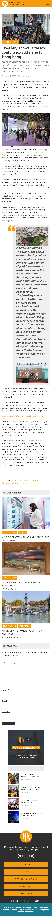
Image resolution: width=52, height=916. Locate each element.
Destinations (10, 42)
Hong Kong (34, 483)
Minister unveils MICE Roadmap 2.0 (31, 814)
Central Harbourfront (30, 480)
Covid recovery (21, 483)
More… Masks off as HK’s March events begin (23, 416)
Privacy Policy (26, 886)
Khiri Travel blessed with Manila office (30, 788)
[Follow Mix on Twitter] (20, 856)
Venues (22, 532)
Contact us (26, 893)
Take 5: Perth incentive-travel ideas (31, 775)
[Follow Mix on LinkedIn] (31, 856)
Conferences (8, 483)
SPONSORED (24, 626)
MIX (29, 76)
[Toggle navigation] (47, 3)
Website (6, 712)
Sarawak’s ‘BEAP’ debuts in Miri (29, 801)
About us (26, 864)
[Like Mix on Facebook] (26, 856)
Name (5, 690)
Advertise (26, 872)
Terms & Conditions (26, 879)
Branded (15, 480)
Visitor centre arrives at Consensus (25, 537)
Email (5, 701)
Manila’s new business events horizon (21, 584)
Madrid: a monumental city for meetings (22, 632)
